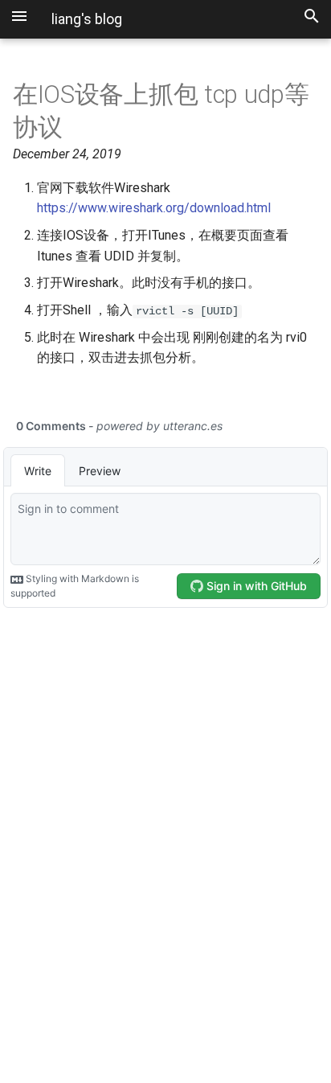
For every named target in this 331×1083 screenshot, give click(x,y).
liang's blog (86, 18)
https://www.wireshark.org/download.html (154, 207)
